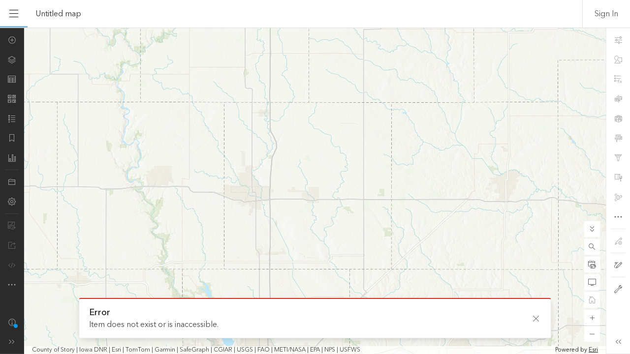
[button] (592, 247)
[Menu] (14, 14)
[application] (315, 191)
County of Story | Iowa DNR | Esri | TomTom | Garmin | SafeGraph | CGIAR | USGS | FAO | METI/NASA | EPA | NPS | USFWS (196, 350)
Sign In (606, 14)
